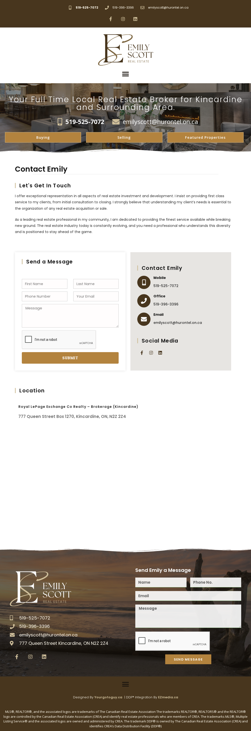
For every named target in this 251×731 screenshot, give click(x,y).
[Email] (144, 319)
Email (158, 314)
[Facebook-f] (110, 19)
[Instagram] (123, 19)
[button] (125, 74)
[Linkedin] (135, 19)
